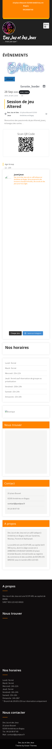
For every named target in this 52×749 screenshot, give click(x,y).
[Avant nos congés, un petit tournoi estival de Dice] (26, 259)
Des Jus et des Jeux (19, 37)
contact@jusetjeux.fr (16, 503)
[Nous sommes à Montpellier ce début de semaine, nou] (26, 233)
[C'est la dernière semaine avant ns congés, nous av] (26, 217)
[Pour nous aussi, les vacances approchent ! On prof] (26, 314)
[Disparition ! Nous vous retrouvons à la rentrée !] (26, 200)
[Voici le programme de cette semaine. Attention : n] (26, 286)
